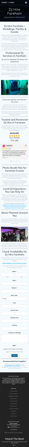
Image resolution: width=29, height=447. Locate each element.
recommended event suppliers (12, 365)
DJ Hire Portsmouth (13, 393)
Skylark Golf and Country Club (17, 205)
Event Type (14, 295)
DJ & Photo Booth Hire (13, 408)
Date (14, 303)
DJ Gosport (13, 413)
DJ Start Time (14, 310)
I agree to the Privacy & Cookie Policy (13, 349)
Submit (14, 355)
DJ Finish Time (14, 317)
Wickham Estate (20, 207)
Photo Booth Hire (13, 406)
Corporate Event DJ (13, 401)
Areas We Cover (13, 416)
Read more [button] (5, 157)
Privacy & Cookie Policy (9, 432)
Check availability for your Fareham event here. (14, 263)
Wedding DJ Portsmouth (13, 396)
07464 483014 (14, 426)
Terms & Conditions (19, 432)
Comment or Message (14, 332)
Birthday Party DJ (13, 398)
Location (14, 325)
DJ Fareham (13, 411)
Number (14, 288)
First (7, 277)
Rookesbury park (6, 205)
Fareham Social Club (14, 206)
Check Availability (13, 391)
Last (22, 277)
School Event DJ (13, 403)
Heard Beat (7, 2)
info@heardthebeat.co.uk (14, 427)
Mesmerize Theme (14, 443)
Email (15, 280)
